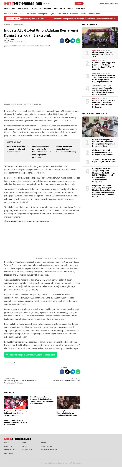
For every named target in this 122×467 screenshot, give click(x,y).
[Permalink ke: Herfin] (6, 41)
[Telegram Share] (72, 40)
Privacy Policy (46, 446)
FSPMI (6, 443)
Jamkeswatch (97, 86)
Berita (94, 60)
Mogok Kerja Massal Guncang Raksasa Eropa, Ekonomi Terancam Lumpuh (17, 149)
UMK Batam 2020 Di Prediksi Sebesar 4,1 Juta (66, 379)
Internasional (10, 363)
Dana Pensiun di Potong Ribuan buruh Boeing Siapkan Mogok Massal (15, 422)
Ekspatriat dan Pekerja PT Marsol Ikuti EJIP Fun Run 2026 (103, 54)
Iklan (24, 446)
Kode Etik (8, 446)
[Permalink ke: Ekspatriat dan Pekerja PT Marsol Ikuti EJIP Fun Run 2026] (100, 37)
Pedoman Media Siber (49, 450)
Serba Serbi (96, 50)
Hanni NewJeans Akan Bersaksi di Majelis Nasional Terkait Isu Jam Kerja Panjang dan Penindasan (41, 151)
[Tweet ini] (67, 40)
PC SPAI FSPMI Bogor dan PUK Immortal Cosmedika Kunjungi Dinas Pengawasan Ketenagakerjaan (103, 142)
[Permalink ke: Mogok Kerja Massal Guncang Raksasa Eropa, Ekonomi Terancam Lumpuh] (16, 402)
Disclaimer (8, 453)
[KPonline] (23, 3)
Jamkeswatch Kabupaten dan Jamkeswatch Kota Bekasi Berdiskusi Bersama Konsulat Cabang (103, 91)
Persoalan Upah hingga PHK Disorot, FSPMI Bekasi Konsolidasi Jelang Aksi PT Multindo (103, 66)
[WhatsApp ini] (78, 40)
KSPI (24, 443)
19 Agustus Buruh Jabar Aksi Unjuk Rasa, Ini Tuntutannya (104, 160)
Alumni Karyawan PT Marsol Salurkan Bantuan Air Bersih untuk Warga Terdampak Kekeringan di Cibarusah (103, 78)
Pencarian (79, 3)
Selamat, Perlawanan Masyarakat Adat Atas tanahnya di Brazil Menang (66, 149)
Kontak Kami (27, 450)
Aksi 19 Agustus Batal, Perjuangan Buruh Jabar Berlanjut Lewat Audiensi (102, 152)
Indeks (43, 443)
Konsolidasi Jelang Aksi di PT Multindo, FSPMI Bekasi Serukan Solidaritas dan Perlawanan (77, 19)
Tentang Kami (9, 450)
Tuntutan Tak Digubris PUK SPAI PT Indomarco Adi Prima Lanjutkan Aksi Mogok (20, 380)
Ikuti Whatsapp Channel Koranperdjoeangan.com (32, 355)
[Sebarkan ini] (62, 40)
